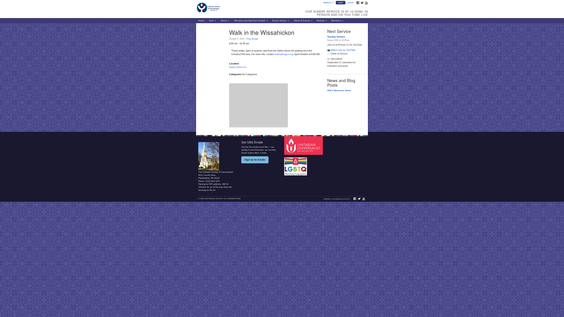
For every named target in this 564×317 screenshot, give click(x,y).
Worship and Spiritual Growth (250, 20)
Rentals (321, 20)
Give (340, 3)
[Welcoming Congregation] (296, 165)
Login (350, 3)
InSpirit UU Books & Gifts (337, 199)
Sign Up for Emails (255, 159)
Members (336, 20)
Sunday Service (336, 37)
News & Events (302, 20)
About (224, 20)
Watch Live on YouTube (343, 50)
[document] (282, 77)
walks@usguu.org (283, 54)
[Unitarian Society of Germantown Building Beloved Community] (246, 8)
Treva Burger (252, 39)
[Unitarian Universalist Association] (304, 145)
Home (201, 20)
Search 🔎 (328, 3)
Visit (211, 20)
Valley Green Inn (237, 67)
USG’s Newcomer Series (339, 90)
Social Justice (280, 20)
